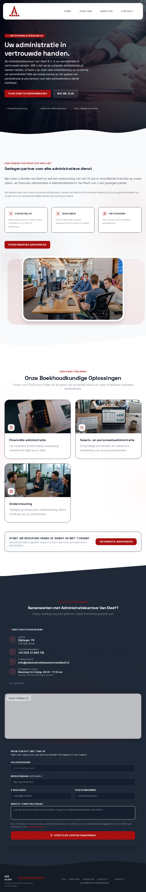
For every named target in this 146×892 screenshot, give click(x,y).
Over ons (85, 11)
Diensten (106, 11)
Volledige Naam (21, 762)
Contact (127, 11)
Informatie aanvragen (116, 541)
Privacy (119, 879)
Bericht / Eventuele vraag (28, 804)
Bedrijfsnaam (26, 776)
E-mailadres (19, 790)
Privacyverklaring (35, 827)
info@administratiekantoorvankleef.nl (43, 662)
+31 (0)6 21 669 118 (31, 652)
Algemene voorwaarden (94, 883)
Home (67, 11)
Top (63, 879)
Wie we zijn (65, 93)
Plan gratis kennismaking (27, 93)
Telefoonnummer (86, 790)
